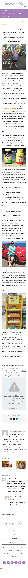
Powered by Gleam (15, 408)
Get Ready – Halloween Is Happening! (7, 464)
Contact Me (14, 542)
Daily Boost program (16, 137)
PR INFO (14, 534)
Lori (5, 21)
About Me (14, 538)
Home (14, 530)
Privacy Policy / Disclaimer (14, 550)
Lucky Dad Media (14, 556)
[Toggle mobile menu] (25, 6)
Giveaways (10, 21)
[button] (3, 465)
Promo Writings (17, 21)
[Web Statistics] (3, 569)
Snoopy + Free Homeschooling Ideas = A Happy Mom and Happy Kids (21, 465)
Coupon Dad (20, 553)
